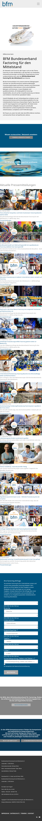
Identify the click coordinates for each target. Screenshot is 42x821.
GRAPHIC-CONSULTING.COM (18, 802)
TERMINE (24, 813)
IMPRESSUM (5, 813)
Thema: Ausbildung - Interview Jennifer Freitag (13, 466)
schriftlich (16, 794)
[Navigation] (38, 4)
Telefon (7, 638)
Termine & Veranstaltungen (21, 137)
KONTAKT (31, 813)
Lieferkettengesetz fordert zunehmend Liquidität (14, 438)
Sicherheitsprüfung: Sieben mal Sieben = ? (19, 658)
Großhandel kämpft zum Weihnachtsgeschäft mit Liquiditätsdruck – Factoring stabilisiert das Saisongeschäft (19, 246)
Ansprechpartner (11, 630)
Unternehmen (9, 620)
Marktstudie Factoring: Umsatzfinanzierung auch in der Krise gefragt (20, 559)
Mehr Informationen (21, 166)
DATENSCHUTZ (15, 813)
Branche (7, 608)
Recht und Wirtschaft (10, 741)
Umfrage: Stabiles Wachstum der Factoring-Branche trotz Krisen (18, 529)
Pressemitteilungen (5, 220)
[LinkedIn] (36, 817)
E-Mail (7, 650)
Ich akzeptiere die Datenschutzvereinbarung (17, 666)
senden (12, 672)
